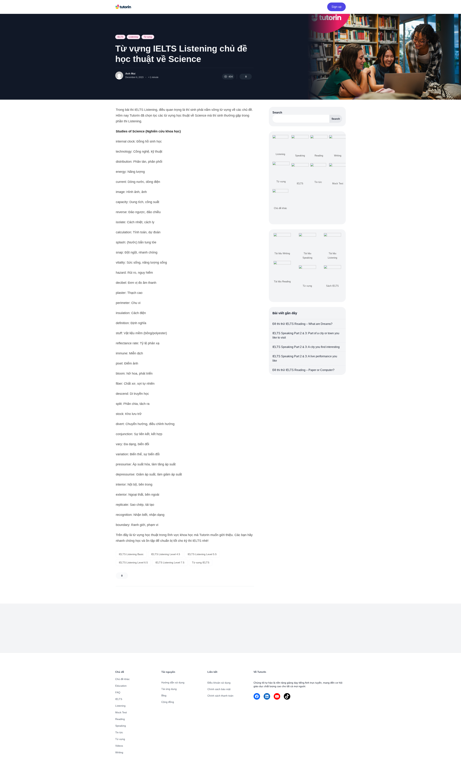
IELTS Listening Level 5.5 (202, 554)
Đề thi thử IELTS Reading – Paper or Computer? (303, 370)
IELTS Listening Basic (131, 554)
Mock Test (121, 712)
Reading (120, 719)
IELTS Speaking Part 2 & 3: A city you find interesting (306, 346)
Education (121, 685)
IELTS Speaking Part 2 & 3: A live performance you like (304, 358)
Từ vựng (148, 37)
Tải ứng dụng (169, 689)
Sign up (336, 6)
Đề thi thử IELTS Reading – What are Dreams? (302, 323)
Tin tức (119, 732)
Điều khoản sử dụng (218, 682)
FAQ (117, 692)
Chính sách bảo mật (218, 689)
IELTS (120, 37)
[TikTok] (287, 696)
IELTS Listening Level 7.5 (169, 562)
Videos (119, 745)
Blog (163, 695)
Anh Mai (130, 73)
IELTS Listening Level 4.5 (165, 554)
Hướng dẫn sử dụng (172, 682)
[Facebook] (257, 696)
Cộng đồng (167, 702)
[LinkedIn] (267, 696)
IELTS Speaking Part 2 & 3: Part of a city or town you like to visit (305, 335)
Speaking (120, 725)
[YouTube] (277, 696)
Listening (133, 37)
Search (277, 112)
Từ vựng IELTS (200, 562)
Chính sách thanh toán (220, 695)
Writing (119, 752)
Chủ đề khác (122, 679)
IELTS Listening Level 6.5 (133, 562)
